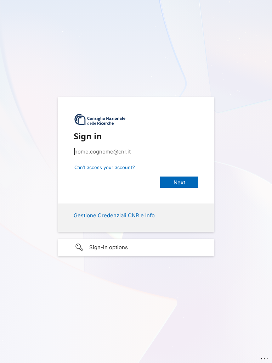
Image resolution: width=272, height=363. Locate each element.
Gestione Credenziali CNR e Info (114, 215)
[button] (136, 247)
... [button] (265, 357)
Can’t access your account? (104, 167)
